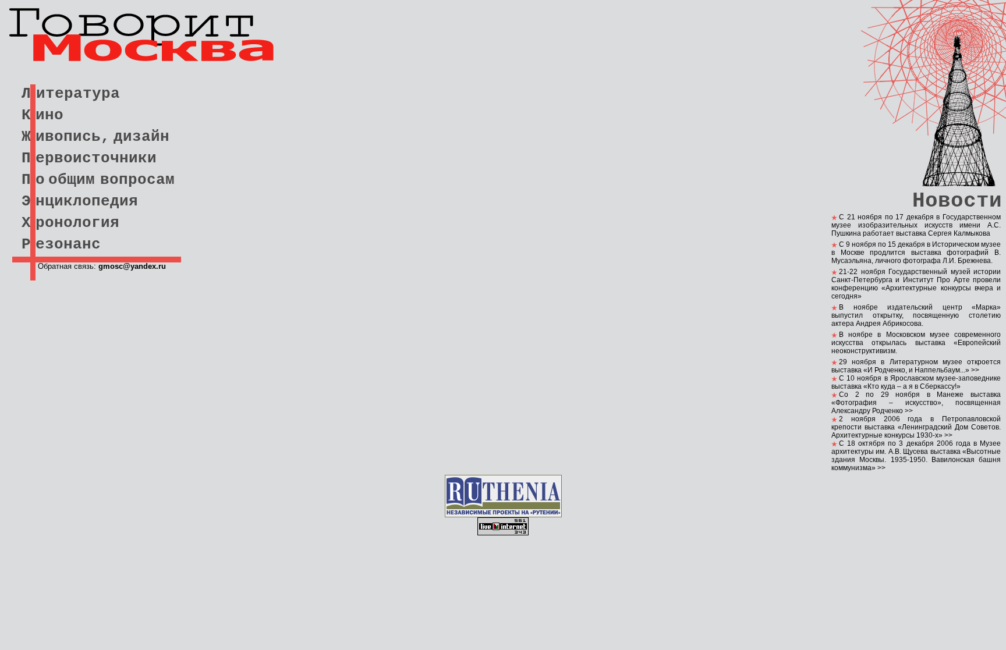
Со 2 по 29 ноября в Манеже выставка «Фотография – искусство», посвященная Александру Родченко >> (916, 402)
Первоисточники (89, 158)
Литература (71, 93)
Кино (42, 115)
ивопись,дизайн (102, 136)
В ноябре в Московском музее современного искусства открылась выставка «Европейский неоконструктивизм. (916, 343)
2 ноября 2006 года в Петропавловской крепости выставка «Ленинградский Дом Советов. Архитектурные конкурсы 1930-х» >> (916, 427)
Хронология (70, 223)
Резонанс (61, 244)
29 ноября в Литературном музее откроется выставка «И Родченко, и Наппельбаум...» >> (916, 366)
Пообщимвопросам (98, 180)
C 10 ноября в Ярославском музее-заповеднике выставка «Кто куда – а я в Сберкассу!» (916, 382)
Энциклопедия (80, 201)
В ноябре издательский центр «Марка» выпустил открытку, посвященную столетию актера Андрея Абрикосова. (916, 315)
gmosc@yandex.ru (132, 266)
